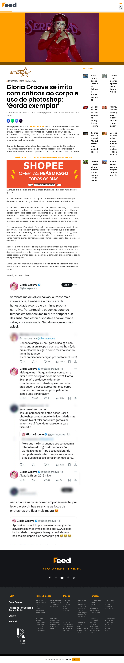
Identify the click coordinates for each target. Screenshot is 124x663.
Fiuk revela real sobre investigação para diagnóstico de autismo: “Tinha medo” (116, 116)
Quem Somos (15, 602)
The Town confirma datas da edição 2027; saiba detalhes (68, 605)
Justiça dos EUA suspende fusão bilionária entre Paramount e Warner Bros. (41, 606)
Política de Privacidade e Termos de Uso (21, 608)
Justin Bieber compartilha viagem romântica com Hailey (116, 168)
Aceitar (76, 659)
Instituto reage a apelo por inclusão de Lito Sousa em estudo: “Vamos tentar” (110, 624)
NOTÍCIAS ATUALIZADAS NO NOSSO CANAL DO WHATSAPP (43, 157)
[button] (121, 3)
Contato (12, 615)
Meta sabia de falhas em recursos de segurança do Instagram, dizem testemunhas (97, 116)
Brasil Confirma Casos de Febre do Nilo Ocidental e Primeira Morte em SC (95, 87)
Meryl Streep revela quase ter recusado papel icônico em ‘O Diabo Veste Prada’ (55, 623)
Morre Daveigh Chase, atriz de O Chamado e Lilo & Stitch (55, 603)
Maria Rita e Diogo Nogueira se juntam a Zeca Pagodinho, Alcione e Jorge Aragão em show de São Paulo (83, 608)
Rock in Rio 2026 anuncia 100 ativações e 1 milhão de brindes (68, 626)
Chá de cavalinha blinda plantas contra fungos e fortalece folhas (95, 171)
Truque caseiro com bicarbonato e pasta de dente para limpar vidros (116, 83)
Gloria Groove (37, 126)
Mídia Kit (13, 621)
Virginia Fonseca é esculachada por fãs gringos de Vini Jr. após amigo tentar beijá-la (95, 625)
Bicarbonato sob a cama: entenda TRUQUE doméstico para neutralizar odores (97, 142)
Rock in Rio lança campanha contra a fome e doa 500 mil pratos (83, 627)
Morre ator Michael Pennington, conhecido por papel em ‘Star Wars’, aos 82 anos (41, 624)
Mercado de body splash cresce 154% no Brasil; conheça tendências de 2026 (115, 144)
